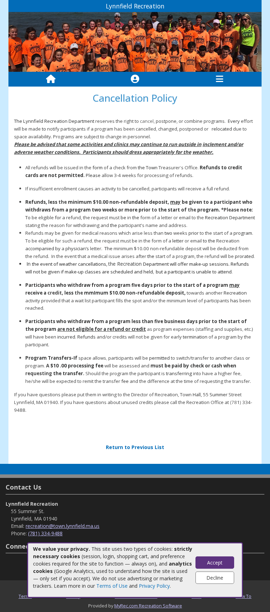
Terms (25, 596)
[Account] (135, 79)
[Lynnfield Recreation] (135, 41)
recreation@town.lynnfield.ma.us (62, 526)
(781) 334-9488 (45, 533)
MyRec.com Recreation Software (148, 605)
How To (243, 596)
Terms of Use (112, 585)
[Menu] (219, 79)
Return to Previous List (135, 447)
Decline (214, 577)
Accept (215, 562)
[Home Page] (51, 79)
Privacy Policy (154, 585)
